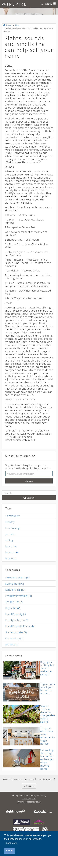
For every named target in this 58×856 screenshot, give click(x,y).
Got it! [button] (9, 850)
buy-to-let (12, 552)
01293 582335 (29, 798)
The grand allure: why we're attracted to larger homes (47, 735)
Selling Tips (14, 583)
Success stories (16, 632)
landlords (11, 558)
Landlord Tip (15, 589)
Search (30, 497)
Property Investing (18, 595)
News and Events (17, 577)
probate (10, 534)
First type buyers (16, 620)
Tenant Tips (13, 602)
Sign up (29, 480)
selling (9, 540)
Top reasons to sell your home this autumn (47, 688)
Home (8, 25)
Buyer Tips (13, 608)
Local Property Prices (19, 626)
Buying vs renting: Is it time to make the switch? (47, 668)
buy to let (11, 546)
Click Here (29, 786)
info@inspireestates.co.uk (29, 801)
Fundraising (12, 528)
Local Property (15, 614)
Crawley (10, 522)
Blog (17, 25)
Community (12, 516)
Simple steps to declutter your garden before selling (47, 713)
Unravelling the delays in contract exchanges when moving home (47, 759)
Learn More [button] (11, 843)
